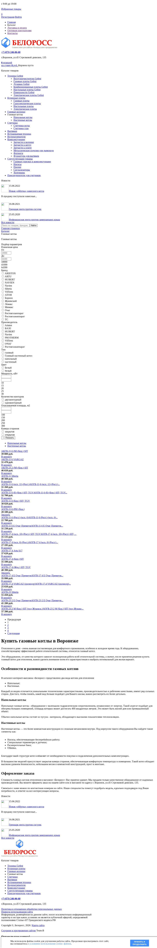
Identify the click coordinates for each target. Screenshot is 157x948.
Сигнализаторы (21, 170)
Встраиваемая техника (19, 134)
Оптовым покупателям (19, 30)
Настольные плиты (23, 106)
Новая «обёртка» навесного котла (26, 191)
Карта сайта (38, 925)
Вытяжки (12, 131)
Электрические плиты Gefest (28, 95)
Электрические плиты (25, 109)
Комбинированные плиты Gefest (30, 87)
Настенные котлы (22, 120)
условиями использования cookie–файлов (50, 943)
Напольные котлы (22, 117)
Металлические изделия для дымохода (33, 150)
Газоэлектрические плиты (27, 103)
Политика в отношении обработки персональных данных (31, 909)
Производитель (9, 322)
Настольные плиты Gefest (26, 89)
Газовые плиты (21, 100)
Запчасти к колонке (23, 142)
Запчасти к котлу (22, 145)
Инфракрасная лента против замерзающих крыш (34, 219)
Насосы (17, 164)
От (2, 250)
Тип (3, 349)
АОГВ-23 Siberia (9, 592)
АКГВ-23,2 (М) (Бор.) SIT (14, 467)
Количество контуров (12, 396)
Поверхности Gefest (23, 92)
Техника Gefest (15, 76)
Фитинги (18, 153)
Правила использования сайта (17, 912)
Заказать (5, 514)
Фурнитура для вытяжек (26, 156)
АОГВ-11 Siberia (9, 476)
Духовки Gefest (21, 84)
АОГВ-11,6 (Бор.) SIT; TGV (15, 501)
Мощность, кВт (9, 373)
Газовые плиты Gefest (24, 81)
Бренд (4, 270)
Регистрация (7, 17)
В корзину (6, 456)
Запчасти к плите (22, 147)
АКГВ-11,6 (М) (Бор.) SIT (14, 451)
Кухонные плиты (16, 98)
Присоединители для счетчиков (24, 175)
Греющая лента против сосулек (25, 209)
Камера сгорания (10, 428)
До (2, 256)
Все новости (7, 222)
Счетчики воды (21, 125)
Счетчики (12, 123)
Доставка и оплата (17, 27)
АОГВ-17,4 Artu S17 (11, 550)
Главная (11, 22)
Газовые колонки (16, 111)
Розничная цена (9, 247)
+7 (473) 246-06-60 (10, 52)
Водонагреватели (16, 136)
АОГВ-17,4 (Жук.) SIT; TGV (16, 567)
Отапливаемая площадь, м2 (15, 405)
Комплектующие (16, 139)
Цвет (3, 364)
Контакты (12, 33)
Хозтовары (19, 172)
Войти (18, 17)
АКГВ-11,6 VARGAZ (12, 459)
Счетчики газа (21, 128)
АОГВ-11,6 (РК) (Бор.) (13, 509)
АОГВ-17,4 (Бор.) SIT (12, 559)
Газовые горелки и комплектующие (32, 161)
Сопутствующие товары (20, 158)
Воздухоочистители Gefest (27, 78)
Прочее (17, 167)
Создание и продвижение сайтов (18, 930)
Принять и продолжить (140, 943)
